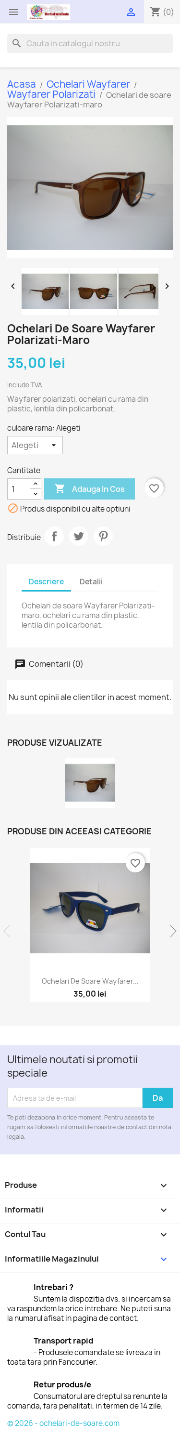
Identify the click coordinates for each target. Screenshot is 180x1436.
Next (170, 931)
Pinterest (103, 536)
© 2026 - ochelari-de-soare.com (63, 1423)
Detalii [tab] (91, 582)
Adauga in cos (89, 488)
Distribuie (54, 536)
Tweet (78, 536)
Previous (9, 931)
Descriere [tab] (46, 582)
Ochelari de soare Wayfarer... (90, 981)
